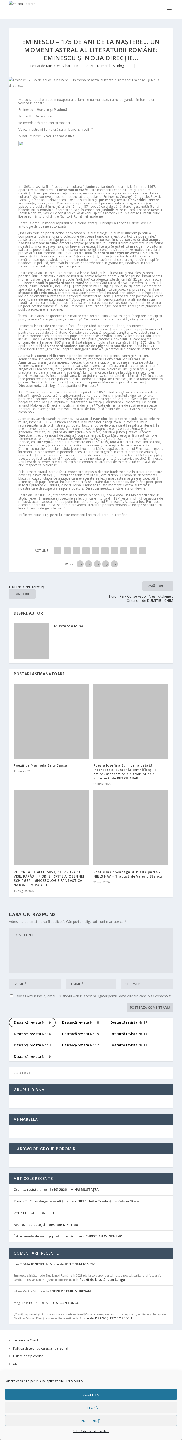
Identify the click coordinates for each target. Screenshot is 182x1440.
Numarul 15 (106, 65)
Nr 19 (32, 1022)
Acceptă (91, 1394)
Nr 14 (128, 1033)
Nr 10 (32, 1056)
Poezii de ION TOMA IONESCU (73, 1264)
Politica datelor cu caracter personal (40, 1348)
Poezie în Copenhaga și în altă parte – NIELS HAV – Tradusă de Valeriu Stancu (127, 874)
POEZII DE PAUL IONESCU (34, 1213)
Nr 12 (80, 1045)
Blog (120, 65)
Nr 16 (32, 1033)
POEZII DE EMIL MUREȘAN (70, 1291)
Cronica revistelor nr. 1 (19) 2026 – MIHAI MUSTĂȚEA (56, 1189)
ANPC (17, 1364)
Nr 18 (80, 1022)
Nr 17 (128, 1022)
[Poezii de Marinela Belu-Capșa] (51, 721)
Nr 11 (128, 1045)
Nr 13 (32, 1045)
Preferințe (91, 1420)
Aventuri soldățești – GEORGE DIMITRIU (46, 1224)
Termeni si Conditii (27, 1340)
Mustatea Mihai (58, 65)
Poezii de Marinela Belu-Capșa (40, 765)
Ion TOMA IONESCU (30, 1264)
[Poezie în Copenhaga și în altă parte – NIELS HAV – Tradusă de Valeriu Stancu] (130, 827)
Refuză (91, 1407)
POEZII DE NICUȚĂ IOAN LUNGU (54, 1302)
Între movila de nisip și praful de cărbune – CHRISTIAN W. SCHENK (68, 1236)
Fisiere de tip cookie (28, 1356)
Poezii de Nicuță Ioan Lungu (102, 1279)
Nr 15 (80, 1033)
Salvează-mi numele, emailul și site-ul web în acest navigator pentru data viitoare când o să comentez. (93, 996)
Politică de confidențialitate (91, 1431)
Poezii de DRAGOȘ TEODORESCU (105, 1318)
